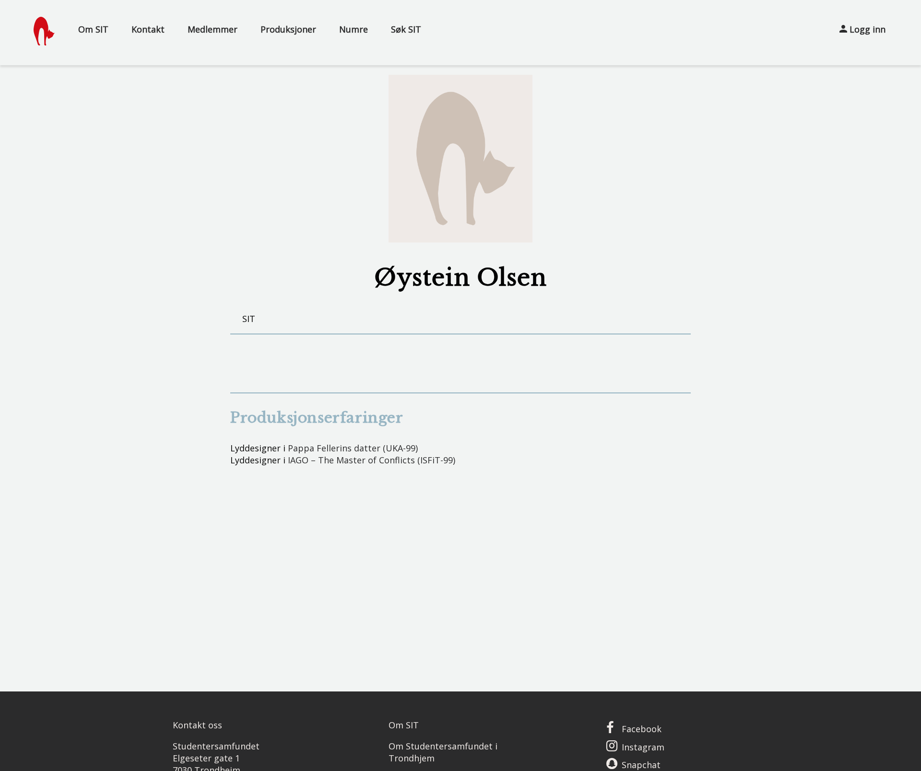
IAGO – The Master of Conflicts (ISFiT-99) (371, 460)
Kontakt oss (197, 725)
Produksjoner (288, 29)
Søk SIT (406, 29)
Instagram (643, 747)
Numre (353, 29)
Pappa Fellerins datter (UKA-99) (353, 448)
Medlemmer (212, 29)
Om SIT (93, 29)
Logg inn (866, 29)
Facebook (641, 729)
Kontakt (148, 29)
